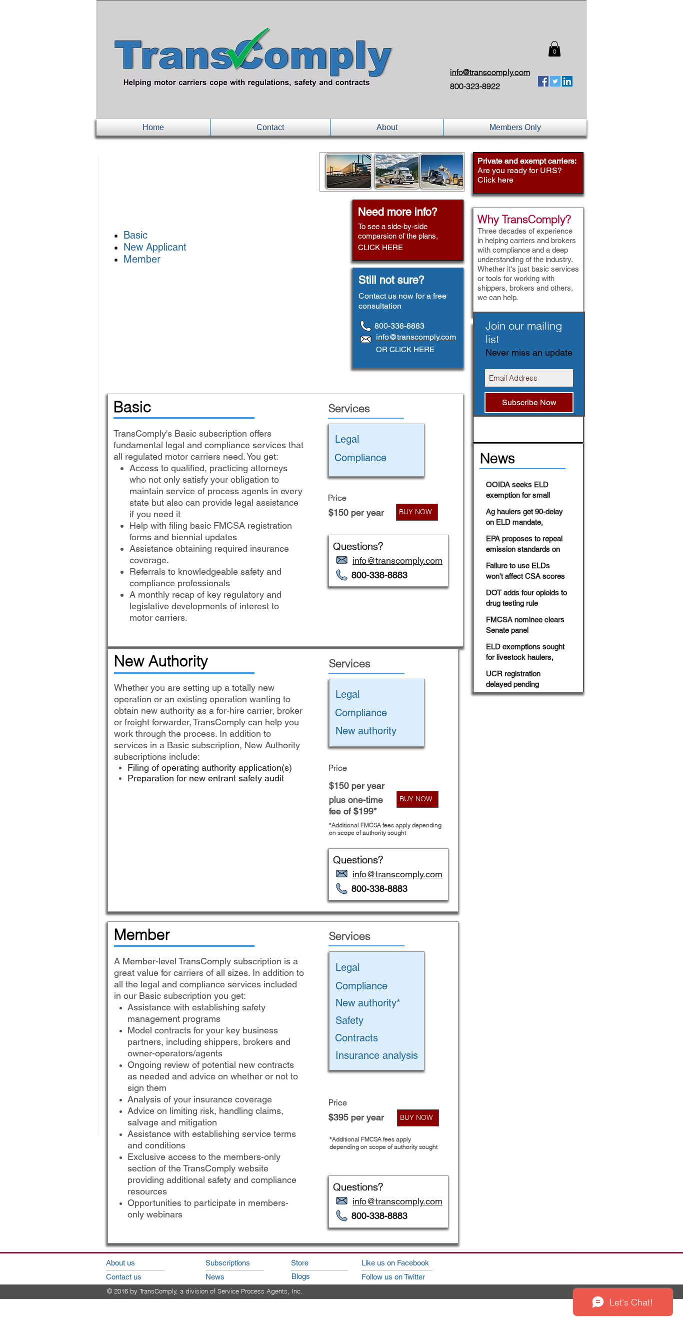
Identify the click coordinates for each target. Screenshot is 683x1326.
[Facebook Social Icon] (543, 81)
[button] (554, 49)
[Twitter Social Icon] (555, 81)
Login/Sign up (471, 50)
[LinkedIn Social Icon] (567, 81)
